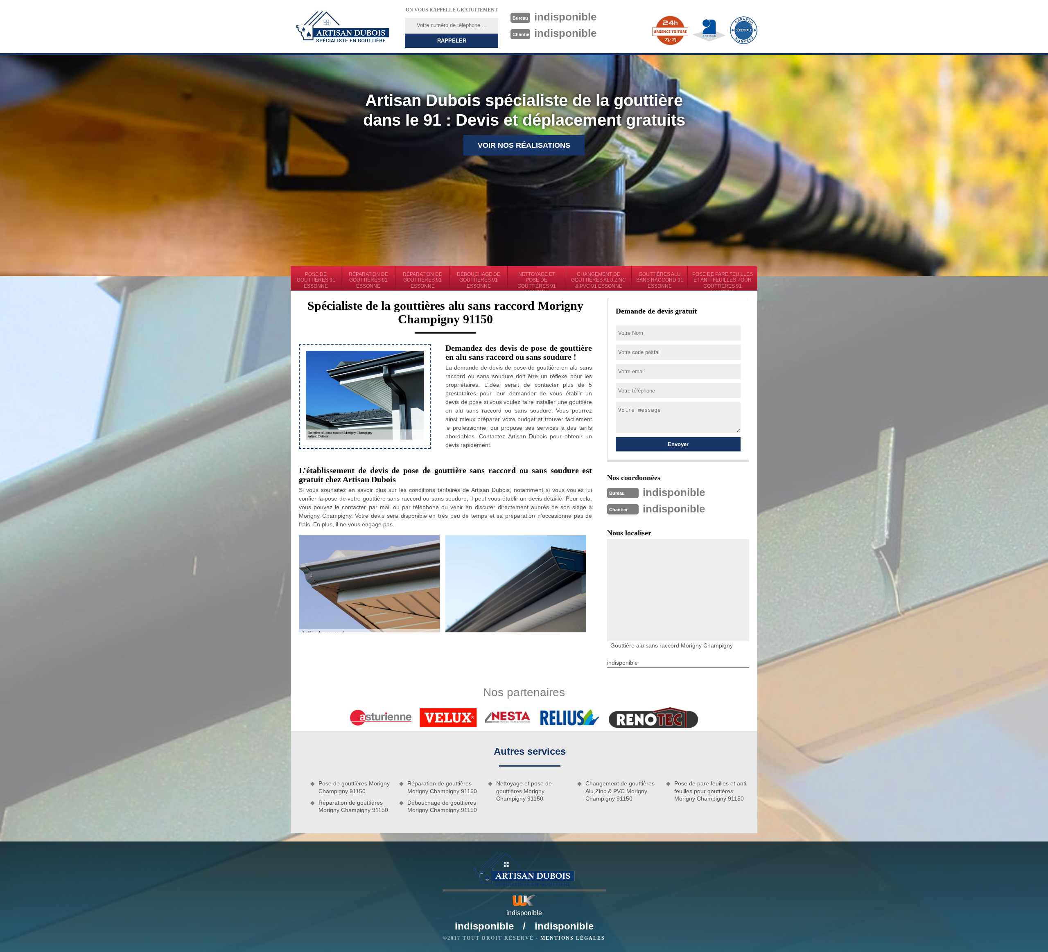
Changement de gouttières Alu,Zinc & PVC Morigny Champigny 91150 (620, 790)
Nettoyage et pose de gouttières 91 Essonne (536, 281)
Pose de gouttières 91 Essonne (316, 280)
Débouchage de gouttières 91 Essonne (478, 280)
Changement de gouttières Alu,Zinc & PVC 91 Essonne (598, 280)
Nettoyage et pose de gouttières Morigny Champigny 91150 (524, 790)
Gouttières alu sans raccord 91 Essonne (659, 280)
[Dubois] (343, 26)
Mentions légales (572, 938)
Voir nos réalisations (524, 145)
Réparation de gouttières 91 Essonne (368, 280)
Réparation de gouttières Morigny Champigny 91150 (353, 806)
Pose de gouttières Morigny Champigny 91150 (354, 787)
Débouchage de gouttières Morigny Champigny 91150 (442, 806)
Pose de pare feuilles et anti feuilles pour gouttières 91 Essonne (722, 281)
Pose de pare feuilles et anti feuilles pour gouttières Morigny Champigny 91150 (710, 790)
